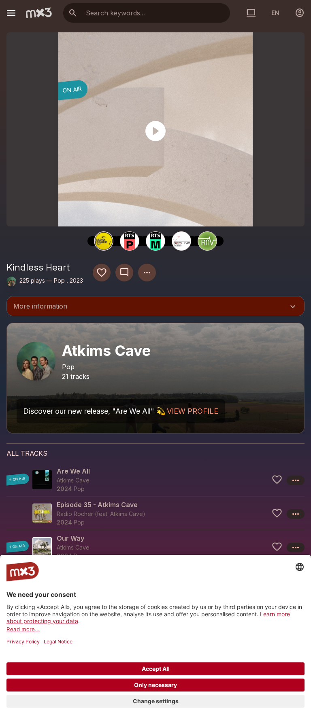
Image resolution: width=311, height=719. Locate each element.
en (275, 12)
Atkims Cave (126, 513)
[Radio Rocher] (103, 241)
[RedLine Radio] (181, 241)
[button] (155, 479)
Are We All (73, 471)
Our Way (70, 538)
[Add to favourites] (101, 272)
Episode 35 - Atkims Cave (97, 505)
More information (155, 307)
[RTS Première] (129, 241)
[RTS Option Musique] (155, 241)
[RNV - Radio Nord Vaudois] (207, 241)
